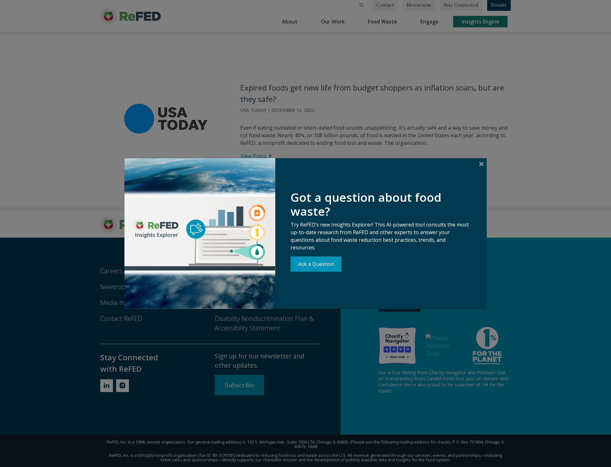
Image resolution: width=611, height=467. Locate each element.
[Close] (481, 164)
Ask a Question (316, 264)
